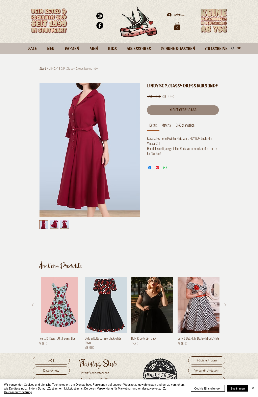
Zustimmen (238, 388)
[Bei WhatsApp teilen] (165, 167)
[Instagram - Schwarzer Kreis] (99, 16)
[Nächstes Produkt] (225, 304)
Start (42, 68)
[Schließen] (253, 388)
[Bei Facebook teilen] (149, 167)
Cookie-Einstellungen (207, 388)
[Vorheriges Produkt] (32, 304)
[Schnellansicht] (59, 305)
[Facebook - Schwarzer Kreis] (99, 25)
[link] (153, 125)
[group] (129, 313)
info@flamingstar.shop (95, 373)
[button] (177, 26)
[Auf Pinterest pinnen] (157, 167)
